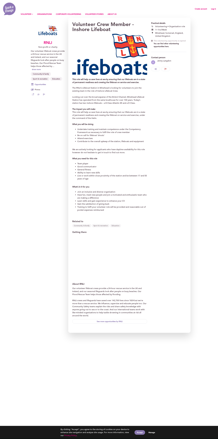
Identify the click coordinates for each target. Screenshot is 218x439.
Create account (201, 9)
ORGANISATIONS (44, 14)
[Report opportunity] (165, 69)
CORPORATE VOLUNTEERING (68, 14)
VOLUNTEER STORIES (94, 14)
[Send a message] (38, 94)
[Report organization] (44, 94)
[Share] (155, 69)
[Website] (33, 94)
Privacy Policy (70, 435)
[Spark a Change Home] (9, 9)
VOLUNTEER (26, 14)
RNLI (48, 43)
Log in (213, 9)
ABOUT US (112, 14)
